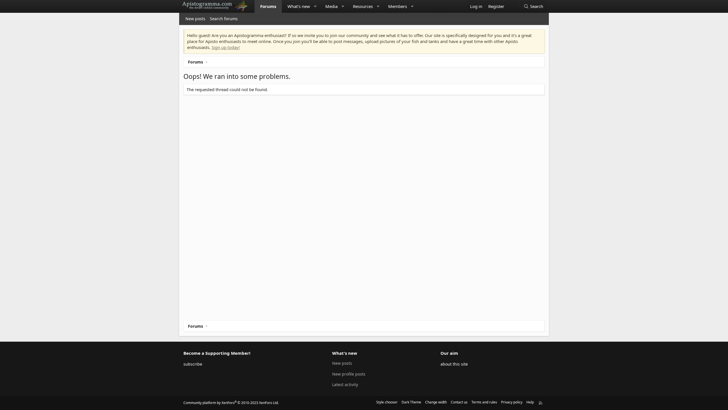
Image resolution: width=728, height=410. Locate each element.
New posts (195, 18)
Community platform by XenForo (231, 402)
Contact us (459, 402)
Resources (363, 6)
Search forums (224, 18)
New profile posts (348, 374)
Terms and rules (484, 402)
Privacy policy (511, 402)
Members (397, 6)
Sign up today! (226, 47)
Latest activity (345, 384)
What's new (299, 6)
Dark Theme (411, 402)
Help (530, 402)
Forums (268, 6)
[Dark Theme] (512, 6)
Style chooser (387, 402)
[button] (315, 6)
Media (331, 6)
